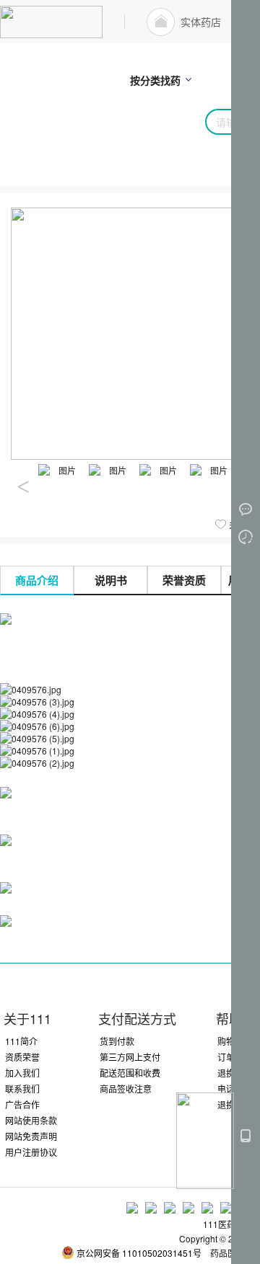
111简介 (21, 1041)
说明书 (111, 580)
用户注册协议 (31, 1152)
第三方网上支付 (130, 1057)
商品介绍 (36, 580)
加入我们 (22, 1073)
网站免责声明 (31, 1136)
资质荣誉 (22, 1057)
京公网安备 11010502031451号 (139, 1253)
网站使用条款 (31, 1120)
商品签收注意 (126, 1088)
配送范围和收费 (130, 1073)
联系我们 (22, 1088)
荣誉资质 (184, 580)
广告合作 (22, 1104)
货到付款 (117, 1041)
